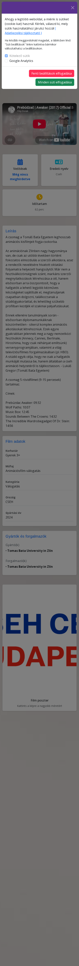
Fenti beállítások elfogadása (51, 73)
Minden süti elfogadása (55, 82)
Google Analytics (21, 61)
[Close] (73, 8)
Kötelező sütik (19, 56)
